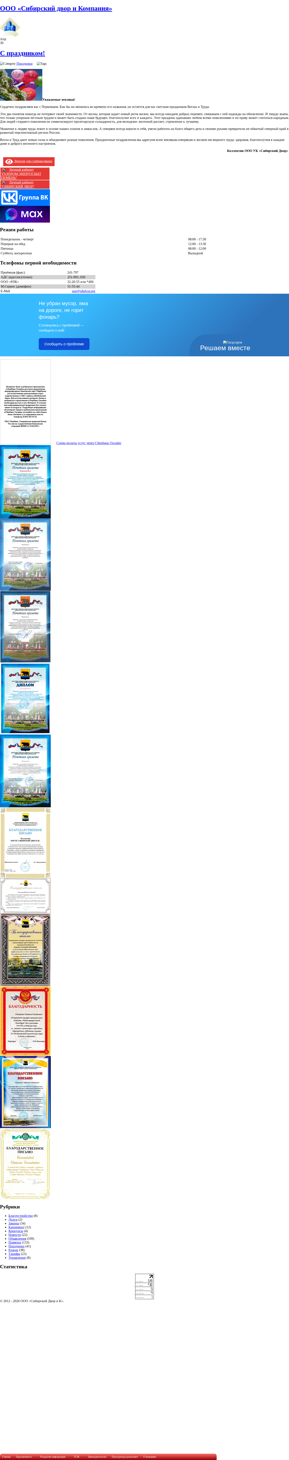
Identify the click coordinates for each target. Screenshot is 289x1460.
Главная (6, 1456)
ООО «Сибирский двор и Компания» (56, 8)
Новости (14, 1235)
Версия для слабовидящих (32, 161)
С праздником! (22, 53)
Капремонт (16, 1227)
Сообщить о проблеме (64, 344)
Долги (13, 1219)
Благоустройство (20, 1216)
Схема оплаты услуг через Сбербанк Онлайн (88, 443)
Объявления (17, 1238)
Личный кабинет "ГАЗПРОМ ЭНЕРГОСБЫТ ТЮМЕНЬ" (21, 173)
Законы (13, 1223)
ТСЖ (76, 1456)
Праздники (25, 63)
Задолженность (24, 1456)
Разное (13, 1250)
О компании (149, 1456)
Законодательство (97, 1456)
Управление (17, 1257)
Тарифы (14, 1254)
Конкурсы (15, 1231)
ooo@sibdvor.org (83, 291)
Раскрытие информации (52, 1456)
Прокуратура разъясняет (125, 1456)
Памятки (14, 1242)
